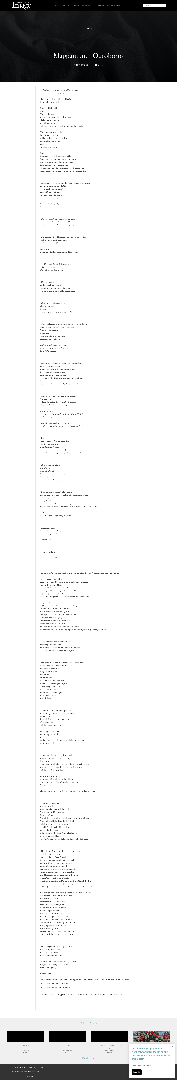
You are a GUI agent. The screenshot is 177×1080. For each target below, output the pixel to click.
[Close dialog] (172, 1046)
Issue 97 (99, 65)
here (48, 984)
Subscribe (137, 1072)
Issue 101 (67, 1052)
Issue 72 (25, 1052)
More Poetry (87, 1058)
